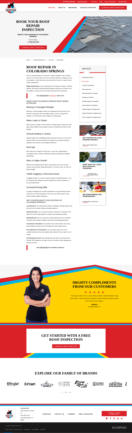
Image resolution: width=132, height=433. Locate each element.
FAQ (101, 1)
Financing (47, 414)
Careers (71, 414)
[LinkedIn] (118, 418)
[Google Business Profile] (107, 418)
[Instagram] (114, 418)
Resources (72, 7)
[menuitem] (51, 7)
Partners (94, 1)
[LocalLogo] (10, 8)
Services (51, 7)
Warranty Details (90, 201)
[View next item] (70, 392)
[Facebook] (110, 418)
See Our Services (90, 145)
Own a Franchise (110, 1)
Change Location (82, 1)
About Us (61, 7)
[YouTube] (122, 418)
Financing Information (92, 174)
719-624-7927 (122, 1)
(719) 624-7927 (34, 42)
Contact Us (59, 414)
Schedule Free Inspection (113, 7)
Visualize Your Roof (88, 7)
